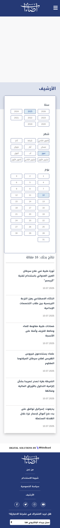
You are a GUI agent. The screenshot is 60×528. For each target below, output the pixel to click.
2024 (16, 111)
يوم (47, 169)
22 (43, 220)
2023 (43, 118)
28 (43, 233)
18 (16, 208)
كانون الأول (16, 159)
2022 (30, 118)
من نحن (30, 470)
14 (30, 201)
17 (30, 208)
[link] (16, 504)
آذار (16, 140)
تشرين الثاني (30, 159)
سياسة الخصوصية (30, 486)
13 (43, 201)
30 (16, 233)
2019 (30, 124)
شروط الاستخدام (30, 478)
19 (43, 214)
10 (43, 195)
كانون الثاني (43, 140)
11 (30, 195)
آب (30, 153)
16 (43, 208)
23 (30, 220)
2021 (16, 118)
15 (16, 201)
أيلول (16, 153)
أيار (30, 147)
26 (30, 227)
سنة (46, 105)
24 (16, 220)
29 (30, 233)
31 (43, 239)
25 (43, 227)
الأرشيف (30, 495)
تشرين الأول (43, 159)
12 (16, 195)
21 (16, 214)
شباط (30, 140)
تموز (43, 153)
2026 (43, 111)
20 (30, 214)
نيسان (43, 147)
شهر (46, 134)
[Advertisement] (30, 49)
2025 (30, 111)
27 (16, 227)
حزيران (16, 147)
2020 (43, 124)
